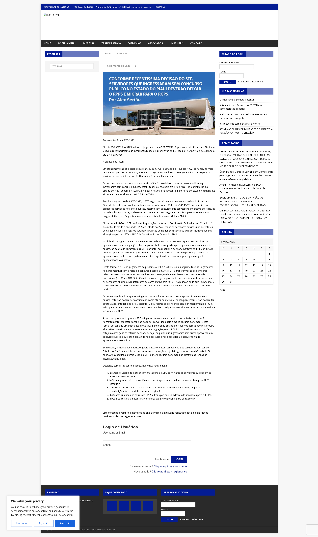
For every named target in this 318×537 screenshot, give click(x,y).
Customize (21, 523)
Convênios (134, 43)
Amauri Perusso (228, 184)
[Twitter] (262, 7)
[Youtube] (268, 7)
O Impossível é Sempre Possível (236, 99)
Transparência (111, 43)
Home (47, 43)
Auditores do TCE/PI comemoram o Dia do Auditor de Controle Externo (242, 188)
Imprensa (89, 43)
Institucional (67, 43)
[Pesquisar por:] (71, 66)
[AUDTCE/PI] (78, 15)
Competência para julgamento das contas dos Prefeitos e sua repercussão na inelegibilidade (246, 175)
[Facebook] (255, 7)
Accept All (65, 523)
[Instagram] (275, 7)
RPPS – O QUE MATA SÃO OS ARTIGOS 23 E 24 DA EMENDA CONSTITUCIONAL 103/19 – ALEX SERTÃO (242, 201)
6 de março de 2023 (118, 65)
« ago (222, 289)
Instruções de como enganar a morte (239, 123)
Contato (196, 43)
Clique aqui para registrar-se (169, 471)
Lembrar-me (162, 459)
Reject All (44, 523)
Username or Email (114, 432)
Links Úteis (177, 43)
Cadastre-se (256, 81)
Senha (107, 444)
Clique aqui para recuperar (170, 466)
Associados (155, 43)
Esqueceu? (243, 81)
